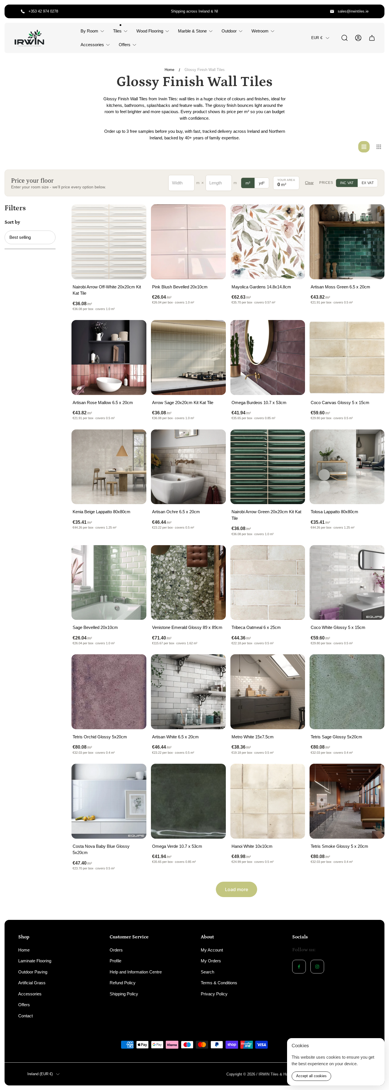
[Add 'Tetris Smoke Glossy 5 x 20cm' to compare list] (373, 775)
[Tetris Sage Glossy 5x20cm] (347, 691)
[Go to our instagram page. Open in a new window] (317, 966)
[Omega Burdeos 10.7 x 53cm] (267, 357)
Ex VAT (368, 183)
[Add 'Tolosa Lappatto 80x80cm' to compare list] (373, 441)
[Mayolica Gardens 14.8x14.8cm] (267, 241)
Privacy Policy (214, 993)
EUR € (316, 38)
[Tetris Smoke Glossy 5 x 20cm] (347, 801)
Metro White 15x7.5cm (253, 736)
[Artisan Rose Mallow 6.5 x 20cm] (108, 357)
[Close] (376, 1046)
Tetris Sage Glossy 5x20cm (336, 736)
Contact (25, 1015)
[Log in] (358, 38)
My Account (212, 950)
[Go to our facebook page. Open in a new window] (299, 966)
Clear (309, 183)
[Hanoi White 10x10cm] (267, 801)
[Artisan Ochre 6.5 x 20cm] (188, 466)
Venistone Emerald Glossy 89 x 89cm (187, 627)
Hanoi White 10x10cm (252, 846)
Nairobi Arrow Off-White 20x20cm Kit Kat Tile (107, 290)
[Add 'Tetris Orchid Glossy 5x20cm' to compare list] (135, 666)
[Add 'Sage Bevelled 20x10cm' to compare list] (135, 556)
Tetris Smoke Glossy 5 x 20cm (339, 846)
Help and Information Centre (136, 971)
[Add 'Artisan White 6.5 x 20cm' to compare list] (214, 666)
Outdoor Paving (32, 971)
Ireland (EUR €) (40, 1074)
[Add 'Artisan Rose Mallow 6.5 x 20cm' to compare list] (135, 331)
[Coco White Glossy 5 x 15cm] (347, 582)
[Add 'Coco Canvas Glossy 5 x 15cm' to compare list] (373, 331)
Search (207, 971)
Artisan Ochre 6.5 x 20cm (176, 511)
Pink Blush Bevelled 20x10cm (180, 286)
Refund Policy (123, 982)
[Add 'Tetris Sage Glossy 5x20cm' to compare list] (373, 666)
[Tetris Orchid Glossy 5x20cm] (108, 691)
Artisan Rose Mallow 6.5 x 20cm (103, 402)
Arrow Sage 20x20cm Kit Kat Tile (182, 402)
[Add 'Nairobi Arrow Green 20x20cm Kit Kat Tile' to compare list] (293, 441)
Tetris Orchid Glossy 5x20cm (100, 736)
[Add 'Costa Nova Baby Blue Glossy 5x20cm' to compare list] (135, 775)
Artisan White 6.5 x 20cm (175, 736)
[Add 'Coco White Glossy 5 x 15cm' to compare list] (373, 556)
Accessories (30, 993)
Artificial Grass (32, 982)
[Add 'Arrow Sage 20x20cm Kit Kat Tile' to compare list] (214, 331)
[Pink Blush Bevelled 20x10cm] (188, 241)
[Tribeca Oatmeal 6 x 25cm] (267, 582)
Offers (24, 1004)
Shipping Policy (124, 993)
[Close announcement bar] (376, 11)
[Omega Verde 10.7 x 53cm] (188, 801)
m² (247, 183)
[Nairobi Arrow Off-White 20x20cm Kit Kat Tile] (108, 241)
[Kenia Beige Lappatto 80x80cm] (108, 466)
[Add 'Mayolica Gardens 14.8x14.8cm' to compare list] (293, 216)
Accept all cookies (311, 1076)
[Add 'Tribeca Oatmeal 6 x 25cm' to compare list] (293, 556)
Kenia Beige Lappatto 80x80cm (101, 511)
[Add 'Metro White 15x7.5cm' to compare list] (293, 666)
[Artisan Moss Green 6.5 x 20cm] (347, 241)
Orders (116, 950)
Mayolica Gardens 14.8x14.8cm (261, 286)
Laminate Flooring (34, 960)
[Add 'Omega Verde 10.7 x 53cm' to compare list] (214, 775)
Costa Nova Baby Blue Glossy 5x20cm (101, 849)
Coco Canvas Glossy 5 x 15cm (340, 402)
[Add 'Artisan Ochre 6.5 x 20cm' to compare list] (214, 441)
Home (169, 70)
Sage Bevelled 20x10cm (95, 627)
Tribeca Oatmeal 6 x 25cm (256, 627)
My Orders (211, 960)
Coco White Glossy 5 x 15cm (338, 627)
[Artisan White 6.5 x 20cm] (188, 691)
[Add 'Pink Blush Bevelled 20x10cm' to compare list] (214, 216)
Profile (115, 960)
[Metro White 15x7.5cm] (267, 691)
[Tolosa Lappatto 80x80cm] (347, 466)
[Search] (344, 38)
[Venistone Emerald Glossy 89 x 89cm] (188, 582)
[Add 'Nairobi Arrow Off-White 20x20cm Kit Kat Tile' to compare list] (135, 216)
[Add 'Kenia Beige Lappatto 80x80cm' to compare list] (135, 441)
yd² (262, 183)
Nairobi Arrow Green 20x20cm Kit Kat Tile (266, 515)
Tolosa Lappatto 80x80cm (334, 511)
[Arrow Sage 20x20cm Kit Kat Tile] (188, 357)
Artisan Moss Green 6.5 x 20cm (340, 286)
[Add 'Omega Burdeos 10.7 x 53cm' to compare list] (293, 331)
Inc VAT (347, 183)
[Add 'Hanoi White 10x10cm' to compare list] (293, 775)
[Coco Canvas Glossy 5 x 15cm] (347, 357)
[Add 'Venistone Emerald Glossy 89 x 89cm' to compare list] (214, 556)
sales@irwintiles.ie (353, 11)
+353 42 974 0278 (43, 11)
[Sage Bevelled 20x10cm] (108, 582)
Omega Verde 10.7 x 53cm (177, 846)
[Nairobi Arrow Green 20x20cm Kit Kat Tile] (267, 466)
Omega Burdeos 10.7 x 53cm (259, 402)
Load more (236, 889)
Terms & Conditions (219, 982)
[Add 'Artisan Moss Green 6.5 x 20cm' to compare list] (373, 216)
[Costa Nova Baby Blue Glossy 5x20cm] (108, 801)
